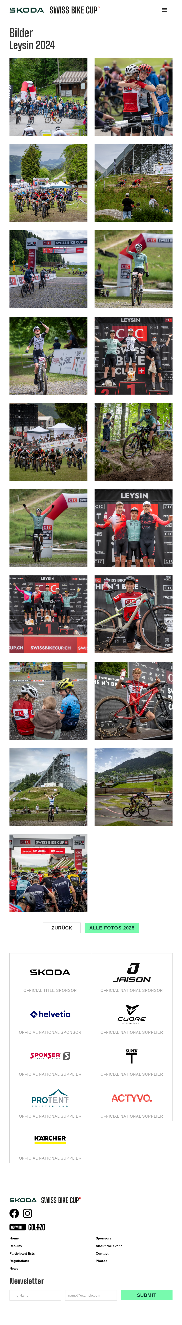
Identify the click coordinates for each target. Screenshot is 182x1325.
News (13, 1268)
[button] (164, 10)
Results (15, 1246)
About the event (109, 1246)
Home (14, 1238)
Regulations (19, 1261)
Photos (101, 1261)
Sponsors (103, 1238)
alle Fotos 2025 (112, 927)
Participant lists (22, 1253)
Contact (102, 1253)
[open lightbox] (48, 97)
